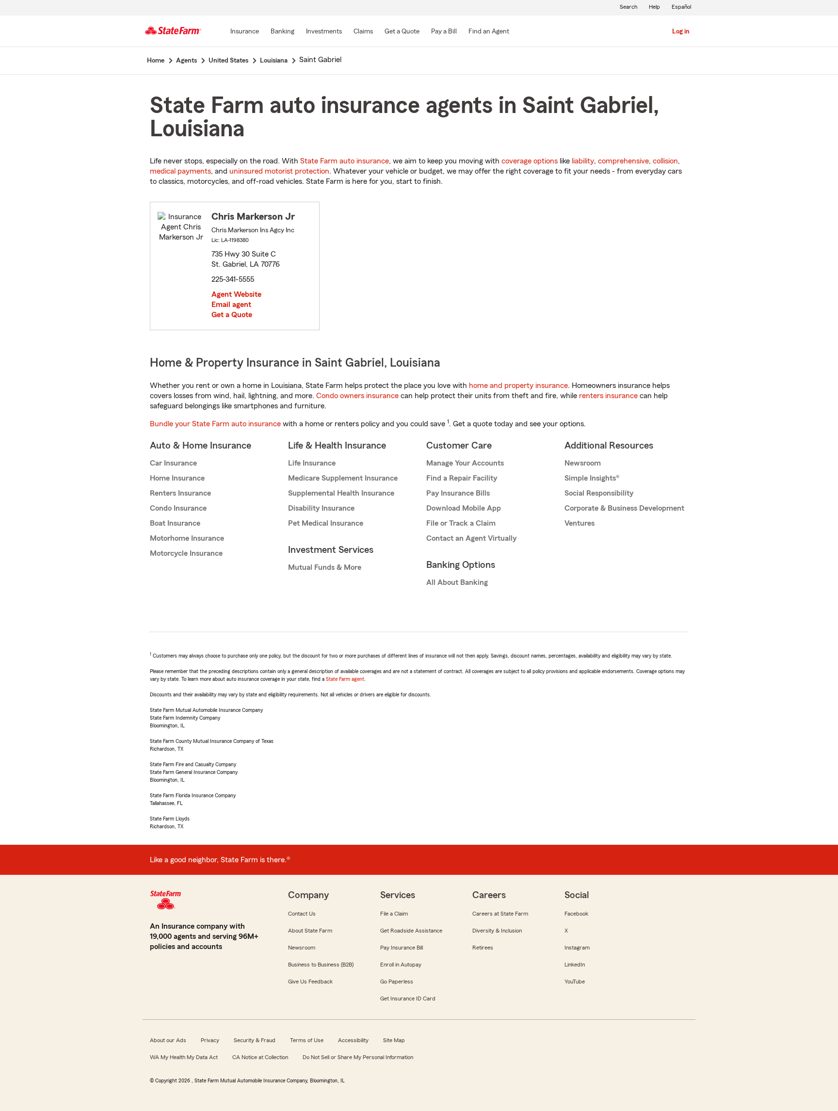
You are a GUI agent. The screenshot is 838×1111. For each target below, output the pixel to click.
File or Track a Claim (461, 523)
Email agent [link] (231, 304)
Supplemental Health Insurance (341, 493)
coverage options (529, 161)
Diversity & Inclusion (497, 931)
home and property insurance (518, 385)
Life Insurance (312, 463)
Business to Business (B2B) (321, 964)
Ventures (579, 523)
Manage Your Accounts (465, 463)
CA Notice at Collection (260, 1057)
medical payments (180, 171)
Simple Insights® (591, 478)
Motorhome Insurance (187, 538)
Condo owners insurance (357, 396)
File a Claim (394, 914)
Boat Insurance (175, 523)
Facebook (576, 914)
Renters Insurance (180, 493)
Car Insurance (173, 463)
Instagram (577, 947)
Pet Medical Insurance (325, 523)
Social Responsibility (598, 493)
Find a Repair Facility (461, 478)
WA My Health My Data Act (184, 1057)
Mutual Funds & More (324, 567)
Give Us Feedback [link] (310, 981)
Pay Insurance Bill (401, 947)
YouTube (574, 981)
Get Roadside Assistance (411, 931)
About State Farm (310, 931)
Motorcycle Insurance (186, 553)
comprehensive (623, 161)
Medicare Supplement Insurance (343, 478)
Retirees (482, 947)
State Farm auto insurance (344, 161)
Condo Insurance (178, 508)
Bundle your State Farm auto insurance (215, 424)
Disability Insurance (321, 508)
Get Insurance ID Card (407, 998)
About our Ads (168, 1040)
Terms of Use (306, 1040)
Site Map (394, 1040)
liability (583, 161)
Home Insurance (177, 478)
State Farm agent (345, 679)
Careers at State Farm (500, 914)
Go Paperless (396, 981)
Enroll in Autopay (400, 964)
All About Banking (457, 582)
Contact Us (302, 914)
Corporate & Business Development (624, 508)
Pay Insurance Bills (458, 493)
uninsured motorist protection (279, 171)
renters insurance (608, 396)
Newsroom (582, 463)
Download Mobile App (463, 508)
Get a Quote (231, 315)
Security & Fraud (254, 1040)
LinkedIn (574, 964)
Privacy (210, 1040)
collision (665, 161)
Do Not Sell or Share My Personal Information (358, 1057)
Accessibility (353, 1040)
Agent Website (236, 294)
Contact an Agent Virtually (471, 538)
